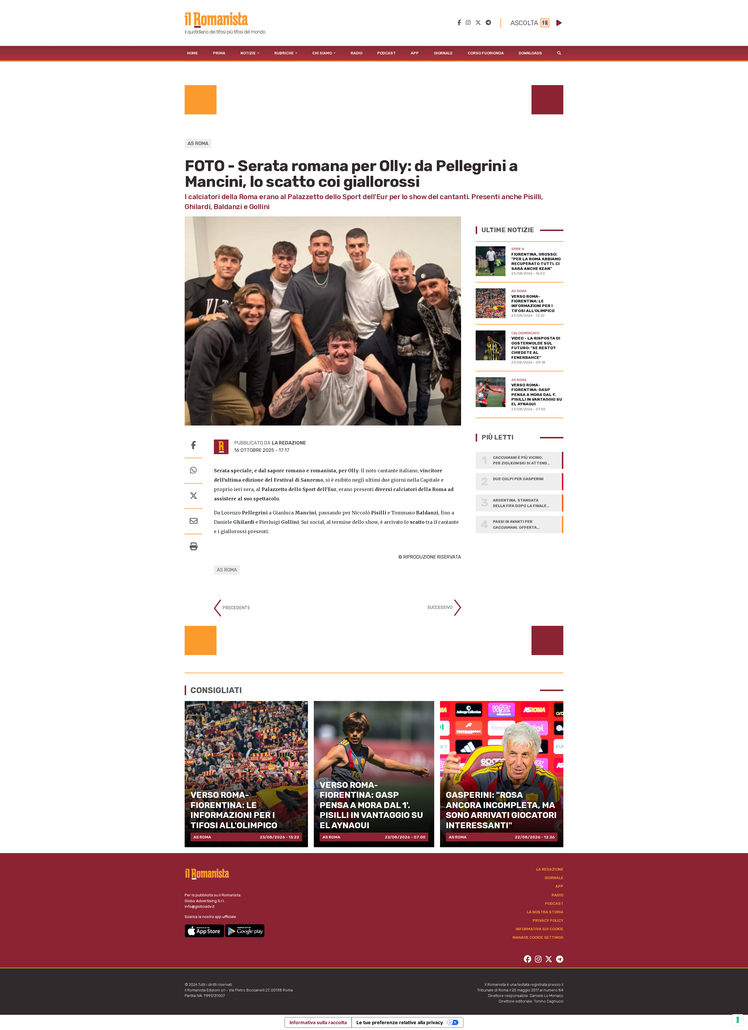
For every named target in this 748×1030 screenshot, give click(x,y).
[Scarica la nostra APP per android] (244, 930)
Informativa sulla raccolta (318, 1022)
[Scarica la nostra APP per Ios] (205, 930)
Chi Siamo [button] (322, 53)
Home (192, 53)
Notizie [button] (248, 53)
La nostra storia (545, 912)
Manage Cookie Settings (537, 937)
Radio (356, 53)
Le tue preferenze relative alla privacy (399, 1022)
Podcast (386, 53)
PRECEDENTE (235, 607)
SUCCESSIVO (440, 607)
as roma (227, 570)
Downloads (530, 53)
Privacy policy (548, 920)
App (415, 53)
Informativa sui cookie (539, 929)
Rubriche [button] (284, 53)
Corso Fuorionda (486, 53)
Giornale (443, 53)
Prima (219, 53)
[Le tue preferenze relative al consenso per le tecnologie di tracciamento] (737, 1019)
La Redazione (549, 869)
